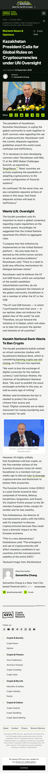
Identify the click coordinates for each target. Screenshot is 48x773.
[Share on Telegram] (32, 115)
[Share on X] (11, 115)
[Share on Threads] (16, 115)
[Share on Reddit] (21, 115)
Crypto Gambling (14, 713)
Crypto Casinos (13, 708)
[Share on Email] (37, 115)
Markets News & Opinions (13, 32)
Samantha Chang (21, 77)
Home (5, 20)
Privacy (24, 728)
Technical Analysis (15, 665)
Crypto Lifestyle (13, 691)
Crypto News (12, 643)
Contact (14, 728)
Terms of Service (38, 728)
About (5, 728)
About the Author (22, 571)
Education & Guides (15, 686)
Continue (24, 768)
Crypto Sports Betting (16, 718)
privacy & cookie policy (26, 762)
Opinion (10, 648)
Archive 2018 (15, 20)
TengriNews (9, 168)
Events (9, 696)
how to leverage (36, 475)
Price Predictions (14, 660)
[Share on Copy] (43, 115)
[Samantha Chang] (8, 573)
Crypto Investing (14, 670)
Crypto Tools (12, 674)
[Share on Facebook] (27, 115)
